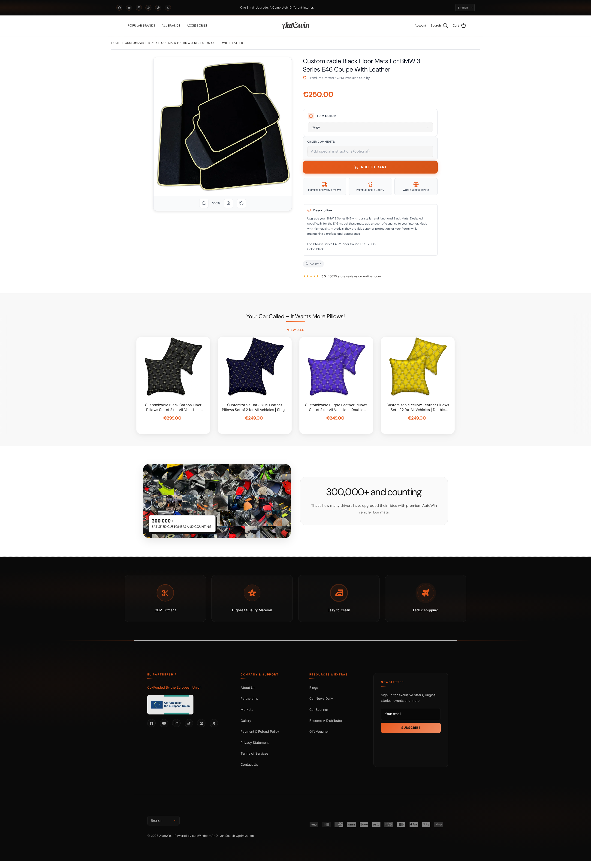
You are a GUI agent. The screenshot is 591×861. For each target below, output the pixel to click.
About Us (248, 688)
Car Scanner (318, 709)
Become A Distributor (325, 721)
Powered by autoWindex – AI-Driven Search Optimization (214, 835)
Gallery (246, 721)
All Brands (171, 25)
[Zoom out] (203, 203)
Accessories (197, 25)
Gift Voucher (319, 731)
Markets (247, 709)
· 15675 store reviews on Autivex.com (351, 276)
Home (115, 43)
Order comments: (321, 142)
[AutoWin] (295, 25)
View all (295, 330)
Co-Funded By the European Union (174, 687)
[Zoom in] (228, 203)
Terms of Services (254, 753)
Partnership (249, 698)
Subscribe (410, 727)
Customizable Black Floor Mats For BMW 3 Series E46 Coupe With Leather (184, 43)
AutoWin (165, 835)
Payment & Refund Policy (260, 731)
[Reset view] (241, 203)
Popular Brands (141, 25)
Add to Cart (374, 167)
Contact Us (249, 764)
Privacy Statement (255, 742)
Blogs (313, 688)
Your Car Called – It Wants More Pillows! (295, 316)
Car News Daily (321, 698)
